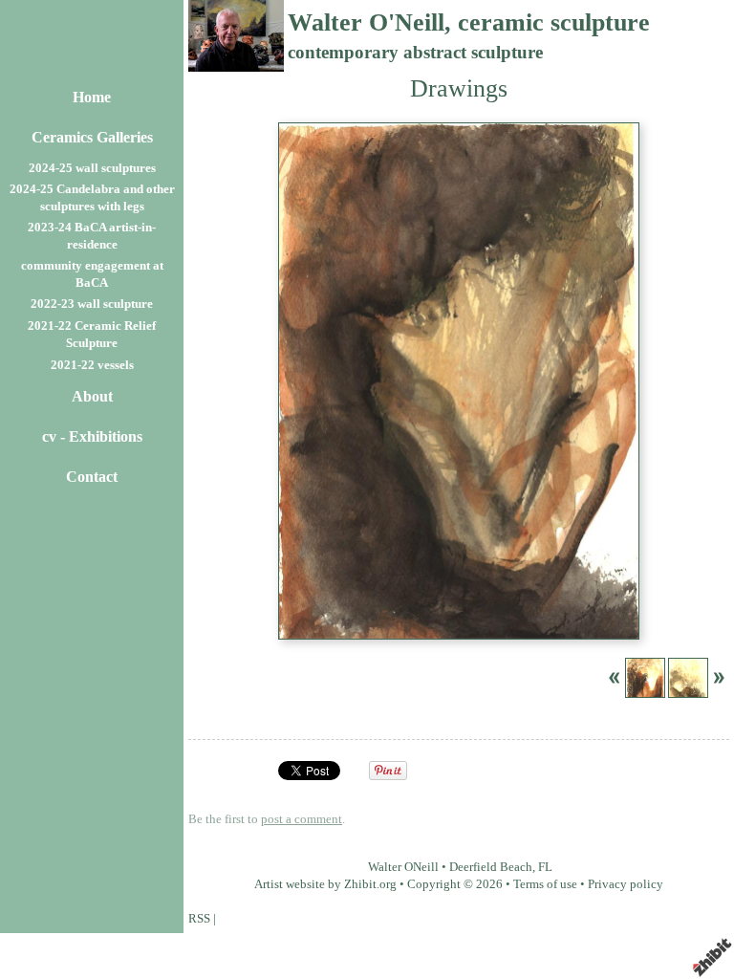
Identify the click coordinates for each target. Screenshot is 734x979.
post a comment (301, 819)
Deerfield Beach (490, 867)
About (92, 396)
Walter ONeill (403, 867)
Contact (92, 476)
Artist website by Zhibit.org (325, 884)
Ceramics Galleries (92, 137)
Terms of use (545, 884)
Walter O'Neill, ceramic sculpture (469, 22)
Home (92, 97)
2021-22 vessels (92, 365)
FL (545, 867)
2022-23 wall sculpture (92, 304)
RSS (199, 918)
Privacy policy (625, 884)
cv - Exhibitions (92, 436)
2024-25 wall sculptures (92, 168)
